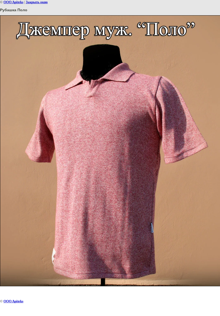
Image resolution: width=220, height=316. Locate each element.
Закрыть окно (37, 2)
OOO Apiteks (13, 2)
